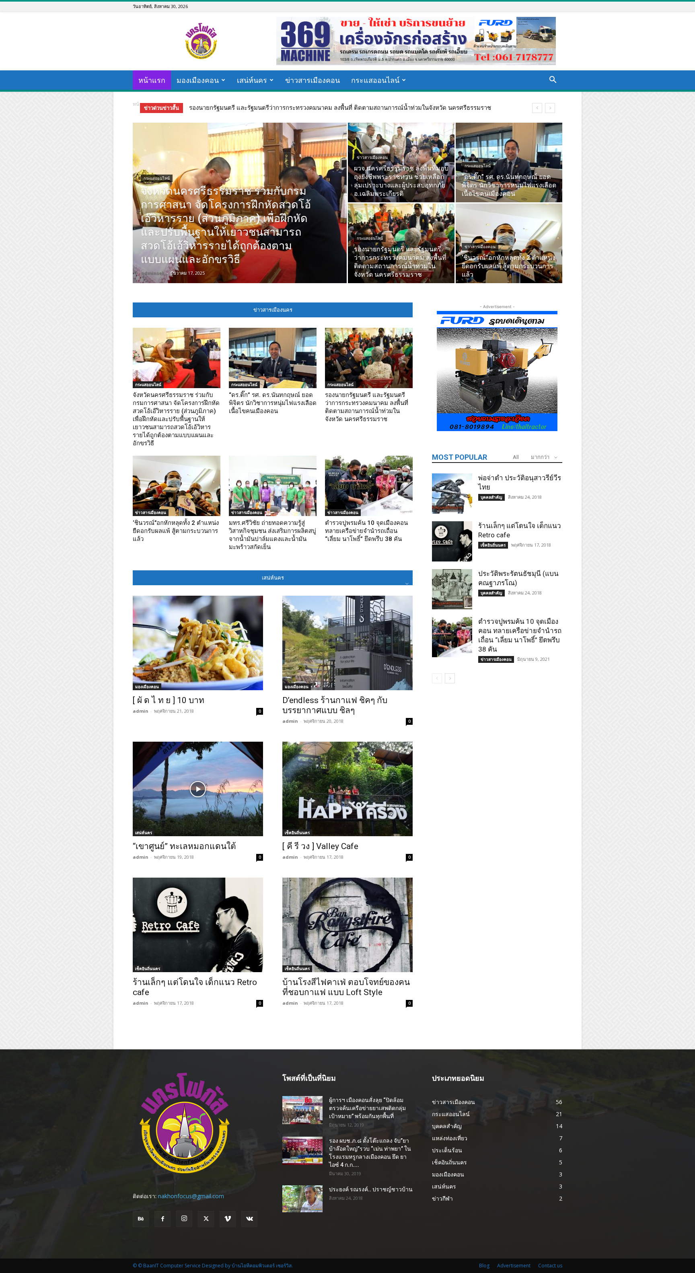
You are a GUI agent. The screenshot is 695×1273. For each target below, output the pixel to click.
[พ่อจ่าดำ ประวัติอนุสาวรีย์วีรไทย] (452, 493)
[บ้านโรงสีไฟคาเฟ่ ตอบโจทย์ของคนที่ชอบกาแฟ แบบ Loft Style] (347, 925)
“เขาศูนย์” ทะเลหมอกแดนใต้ (184, 846)
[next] (550, 108)
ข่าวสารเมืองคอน (312, 80)
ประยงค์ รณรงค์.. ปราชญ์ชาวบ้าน (371, 1189)
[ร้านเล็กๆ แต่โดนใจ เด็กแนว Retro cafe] (198, 925)
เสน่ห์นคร (252, 80)
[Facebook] (162, 1219)
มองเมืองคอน (198, 80)
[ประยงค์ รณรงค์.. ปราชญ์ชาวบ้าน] (302, 1198)
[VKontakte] (249, 1219)
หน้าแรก (151, 80)
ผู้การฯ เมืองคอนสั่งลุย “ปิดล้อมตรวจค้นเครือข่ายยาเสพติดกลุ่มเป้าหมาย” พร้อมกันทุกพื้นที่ (367, 1108)
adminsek (152, 273)
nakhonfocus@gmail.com (191, 1196)
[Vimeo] (228, 1219)
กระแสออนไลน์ (375, 80)
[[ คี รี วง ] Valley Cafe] (347, 789)
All (516, 457)
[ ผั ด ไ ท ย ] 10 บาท (168, 700)
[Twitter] (206, 1219)
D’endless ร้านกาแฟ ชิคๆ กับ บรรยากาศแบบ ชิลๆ (334, 705)
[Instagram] (184, 1219)
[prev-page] (437, 678)
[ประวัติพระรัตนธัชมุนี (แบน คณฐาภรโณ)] (452, 589)
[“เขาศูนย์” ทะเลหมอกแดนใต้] (198, 789)
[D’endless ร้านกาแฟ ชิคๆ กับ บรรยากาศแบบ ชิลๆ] (347, 643)
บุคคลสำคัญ (491, 497)
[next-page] (450, 678)
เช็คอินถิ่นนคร (297, 832)
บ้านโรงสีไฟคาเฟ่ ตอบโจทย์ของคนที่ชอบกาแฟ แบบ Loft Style (346, 987)
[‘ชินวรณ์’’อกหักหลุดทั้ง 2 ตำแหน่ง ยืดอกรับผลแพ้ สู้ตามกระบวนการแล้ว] (509, 243)
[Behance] (141, 1219)
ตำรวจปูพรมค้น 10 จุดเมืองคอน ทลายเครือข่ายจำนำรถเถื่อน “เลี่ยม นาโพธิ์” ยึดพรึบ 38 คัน (366, 531)
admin (140, 711)
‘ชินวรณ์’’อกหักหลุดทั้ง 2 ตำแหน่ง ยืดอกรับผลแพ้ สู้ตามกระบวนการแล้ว (282, 107)
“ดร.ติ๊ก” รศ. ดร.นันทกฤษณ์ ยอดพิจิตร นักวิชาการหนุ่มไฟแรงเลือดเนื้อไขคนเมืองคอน (273, 403)
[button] (552, 80)
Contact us (550, 1265)
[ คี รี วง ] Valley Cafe (320, 846)
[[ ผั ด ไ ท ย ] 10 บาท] (198, 643)
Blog (484, 1265)
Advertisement (514, 1265)
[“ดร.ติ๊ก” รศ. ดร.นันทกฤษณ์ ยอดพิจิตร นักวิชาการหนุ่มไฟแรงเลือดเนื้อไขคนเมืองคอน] (509, 162)
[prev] (537, 108)
